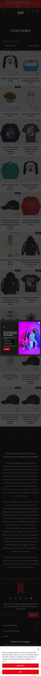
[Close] (38, 649)
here (33, 657)
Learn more (20, 665)
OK (20, 672)
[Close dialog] (39, 322)
